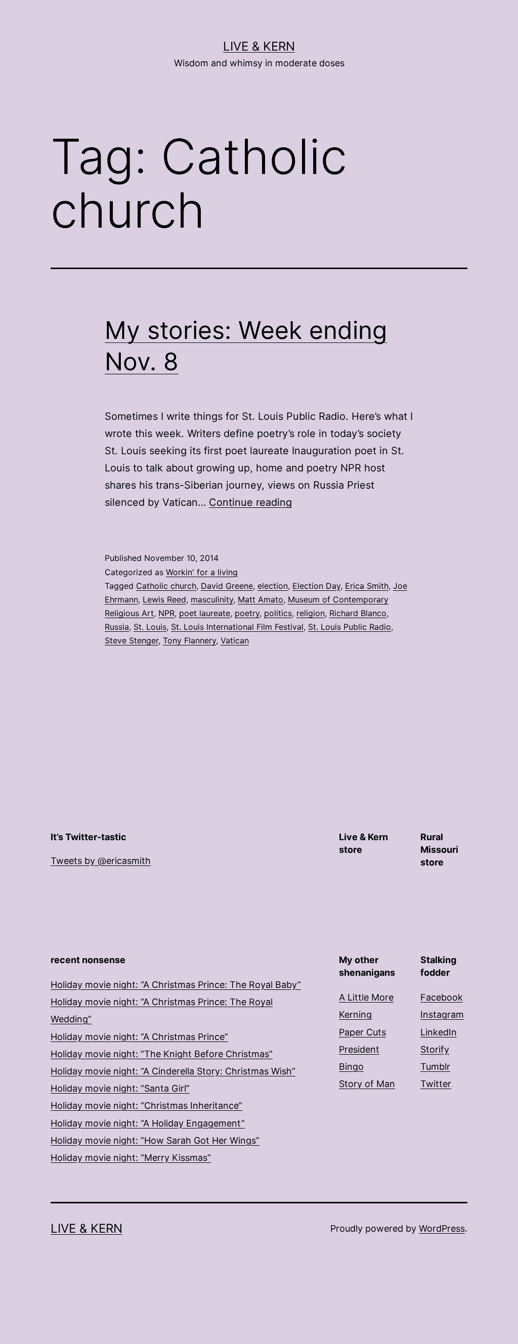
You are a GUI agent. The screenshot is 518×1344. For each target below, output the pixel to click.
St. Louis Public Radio (349, 627)
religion (310, 613)
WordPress (442, 1228)
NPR (166, 613)
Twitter (435, 1083)
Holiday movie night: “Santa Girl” (120, 1088)
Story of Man (367, 1083)
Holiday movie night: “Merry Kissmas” (131, 1157)
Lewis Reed (164, 599)
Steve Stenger (131, 640)
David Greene (227, 586)
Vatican (235, 640)
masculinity (212, 599)
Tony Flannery (189, 640)
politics (278, 613)
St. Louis (150, 627)
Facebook (441, 997)
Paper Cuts (362, 1032)
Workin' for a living (202, 572)
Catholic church (166, 586)
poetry (247, 613)
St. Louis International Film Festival (237, 627)
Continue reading (250, 502)
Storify (434, 1049)
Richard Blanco (357, 613)
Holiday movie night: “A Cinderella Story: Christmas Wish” (173, 1071)
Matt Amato (260, 599)
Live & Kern (259, 46)
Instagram (442, 1014)
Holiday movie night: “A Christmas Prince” (139, 1036)
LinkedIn (438, 1032)
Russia (117, 627)
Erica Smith (366, 586)
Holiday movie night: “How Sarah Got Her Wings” (155, 1140)
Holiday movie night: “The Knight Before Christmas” (162, 1054)
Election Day (316, 586)
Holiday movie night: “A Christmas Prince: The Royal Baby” (176, 984)
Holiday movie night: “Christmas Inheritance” (146, 1105)
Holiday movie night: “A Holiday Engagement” (148, 1123)
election (272, 586)
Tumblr (435, 1066)
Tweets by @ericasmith (101, 860)
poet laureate (204, 613)
